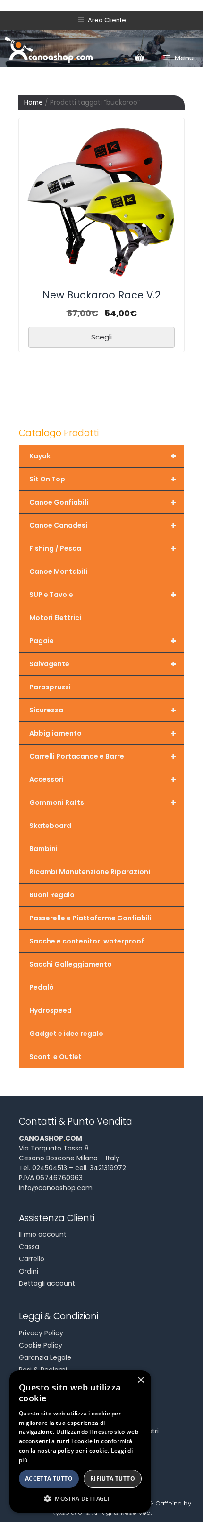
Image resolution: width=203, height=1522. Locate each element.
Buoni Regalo (52, 895)
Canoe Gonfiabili (102, 502)
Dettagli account (47, 1283)
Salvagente (102, 663)
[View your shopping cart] (139, 58)
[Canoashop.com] (49, 48)
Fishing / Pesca (102, 548)
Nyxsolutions (70, 1512)
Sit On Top (102, 479)
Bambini (43, 848)
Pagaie (102, 640)
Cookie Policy (40, 1345)
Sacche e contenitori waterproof (86, 941)
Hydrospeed (50, 1010)
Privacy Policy (41, 1333)
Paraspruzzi (50, 687)
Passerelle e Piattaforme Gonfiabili (90, 918)
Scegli (101, 337)
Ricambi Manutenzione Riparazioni (89, 872)
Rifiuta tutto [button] (112, 1478)
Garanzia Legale (45, 1357)
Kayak (102, 456)
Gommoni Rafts (102, 802)
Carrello (31, 1259)
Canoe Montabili (58, 571)
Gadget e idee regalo (66, 1033)
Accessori (102, 779)
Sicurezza (102, 710)
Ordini (28, 1271)
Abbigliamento (102, 733)
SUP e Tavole (102, 594)
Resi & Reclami (43, 1369)
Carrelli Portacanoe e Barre (102, 756)
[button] (80, 1498)
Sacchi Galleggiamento (70, 964)
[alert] (80, 1441)
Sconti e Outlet (55, 1056)
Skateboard (50, 825)
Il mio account (43, 1234)
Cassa (29, 1246)
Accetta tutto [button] (49, 1478)
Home (33, 102)
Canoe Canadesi (102, 525)
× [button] (140, 1380)
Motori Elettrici (55, 617)
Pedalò (41, 987)
